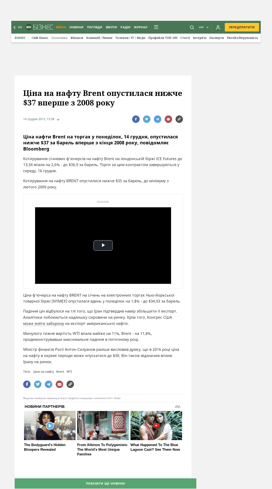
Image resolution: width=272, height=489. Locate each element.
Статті (185, 38)
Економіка (59, 38)
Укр (201, 27)
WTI (69, 372)
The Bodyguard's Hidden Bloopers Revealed (44, 447)
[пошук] (192, 27)
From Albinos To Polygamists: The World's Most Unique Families (102, 449)
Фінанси (77, 38)
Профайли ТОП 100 (162, 38)
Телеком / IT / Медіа (130, 38)
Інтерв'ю (199, 38)
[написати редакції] (168, 119)
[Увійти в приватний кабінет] (218, 27)
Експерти (216, 38)
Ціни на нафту (43, 372)
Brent (60, 372)
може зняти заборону (43, 323)
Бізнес (20, 38)
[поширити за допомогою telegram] (157, 119)
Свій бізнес (40, 38)
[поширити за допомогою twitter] (146, 119)
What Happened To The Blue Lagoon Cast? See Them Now (155, 447)
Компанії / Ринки (99, 38)
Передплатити (242, 27)
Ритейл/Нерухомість (242, 38)
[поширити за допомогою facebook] (136, 119)
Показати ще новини (105, 483)
